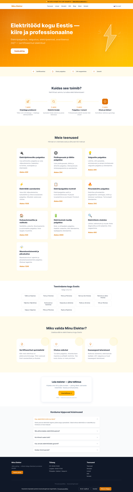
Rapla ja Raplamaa (66, 310)
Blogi (74, 6)
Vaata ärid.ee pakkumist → (80, 1)
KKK (69, 6)
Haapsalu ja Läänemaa (66, 303)
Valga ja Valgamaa (30, 310)
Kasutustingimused (72, 484)
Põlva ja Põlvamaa (48, 310)
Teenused (50, 6)
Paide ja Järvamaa (84, 303)
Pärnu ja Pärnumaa (66, 296)
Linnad (57, 6)
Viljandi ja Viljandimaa (30, 303)
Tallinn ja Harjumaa (30, 296)
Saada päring (19, 51)
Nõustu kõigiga (105, 489)
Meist (80, 6)
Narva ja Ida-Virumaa (84, 296)
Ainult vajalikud (84, 489)
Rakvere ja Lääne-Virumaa (102, 296)
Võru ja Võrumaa (103, 303)
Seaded (95, 489)
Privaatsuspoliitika (60, 484)
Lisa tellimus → (66, 393)
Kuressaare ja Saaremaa (48, 303)
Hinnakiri (63, 6)
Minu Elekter (16, 6)
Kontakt (86, 6)
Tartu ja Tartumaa (48, 296)
